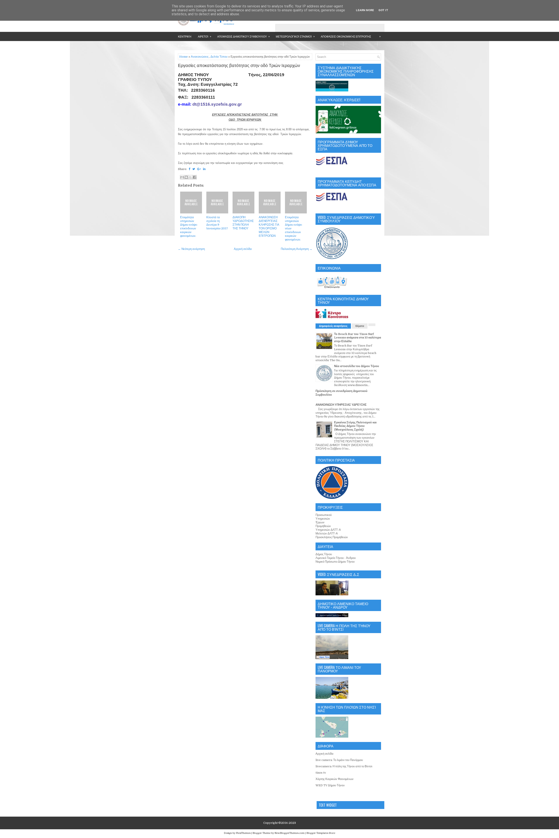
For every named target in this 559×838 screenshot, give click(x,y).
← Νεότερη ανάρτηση (191, 249)
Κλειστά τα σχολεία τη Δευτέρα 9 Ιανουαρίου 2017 (217, 223)
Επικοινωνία (186, 45)
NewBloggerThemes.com (289, 833)
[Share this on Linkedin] (204, 169)
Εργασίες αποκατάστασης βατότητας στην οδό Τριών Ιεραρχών (239, 65)
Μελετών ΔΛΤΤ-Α (327, 533)
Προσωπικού (324, 515)
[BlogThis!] (186, 177)
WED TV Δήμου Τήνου (330, 785)
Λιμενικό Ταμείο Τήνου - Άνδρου (336, 558)
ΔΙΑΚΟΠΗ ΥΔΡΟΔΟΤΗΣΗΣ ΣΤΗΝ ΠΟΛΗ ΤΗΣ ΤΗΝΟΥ (243, 223)
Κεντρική (184, 36)
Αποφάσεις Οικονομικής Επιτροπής (346, 36)
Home (183, 56)
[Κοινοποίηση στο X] (190, 177)
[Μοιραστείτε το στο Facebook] (194, 177)
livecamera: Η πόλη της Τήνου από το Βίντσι (344, 766)
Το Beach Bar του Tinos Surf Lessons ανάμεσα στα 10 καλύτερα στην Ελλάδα (357, 337)
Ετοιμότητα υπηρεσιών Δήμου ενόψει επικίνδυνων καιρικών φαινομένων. (188, 226)
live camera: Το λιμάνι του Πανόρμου (339, 760)
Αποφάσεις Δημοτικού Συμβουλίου (243, 36)
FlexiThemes (243, 833)
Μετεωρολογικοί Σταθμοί (295, 36)
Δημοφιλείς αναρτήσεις (333, 326)
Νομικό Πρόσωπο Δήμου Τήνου (335, 561)
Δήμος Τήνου (324, 554)
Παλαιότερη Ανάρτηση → (296, 249)
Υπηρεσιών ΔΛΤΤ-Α (328, 529)
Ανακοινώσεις (200, 56)
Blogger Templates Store (320, 833)
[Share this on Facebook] (189, 169)
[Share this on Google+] (199, 169)
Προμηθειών (323, 526)
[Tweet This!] (193, 169)
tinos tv (321, 772)
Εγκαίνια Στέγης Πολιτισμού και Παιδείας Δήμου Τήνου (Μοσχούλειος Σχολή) (355, 426)
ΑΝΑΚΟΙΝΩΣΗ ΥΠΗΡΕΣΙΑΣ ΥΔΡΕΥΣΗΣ (341, 404)
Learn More (365, 10)
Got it (383, 10)
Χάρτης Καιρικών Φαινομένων (335, 779)
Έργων (320, 522)
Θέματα (359, 326)
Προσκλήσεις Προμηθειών (332, 537)
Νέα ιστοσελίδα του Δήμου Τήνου (356, 366)
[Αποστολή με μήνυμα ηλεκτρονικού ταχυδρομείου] (182, 177)
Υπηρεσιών (323, 518)
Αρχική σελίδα (243, 249)
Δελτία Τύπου (219, 56)
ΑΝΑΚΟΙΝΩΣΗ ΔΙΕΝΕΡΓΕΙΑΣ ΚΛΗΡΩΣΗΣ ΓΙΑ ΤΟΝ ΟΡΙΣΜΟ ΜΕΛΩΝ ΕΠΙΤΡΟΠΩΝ (269, 226)
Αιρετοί (204, 36)
